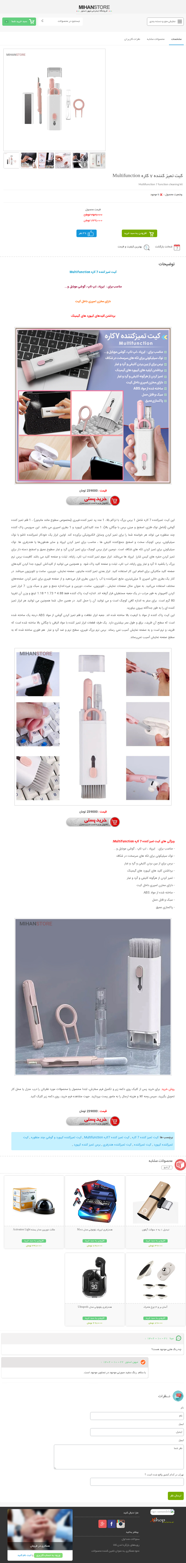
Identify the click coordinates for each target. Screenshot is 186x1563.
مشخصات (176, 39)
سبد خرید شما (19, 21)
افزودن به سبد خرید (135, 233)
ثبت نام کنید (24, 1555)
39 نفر (82, 233)
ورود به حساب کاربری (48, 1555)
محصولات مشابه (155, 39)
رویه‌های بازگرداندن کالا (126, 1545)
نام (182, 1407)
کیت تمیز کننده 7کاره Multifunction (106, 1137)
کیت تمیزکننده (142, 1144)
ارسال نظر (175, 1495)
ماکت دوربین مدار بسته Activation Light (34, 1230)
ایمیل (181, 1424)
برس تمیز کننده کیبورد (87, 1144)
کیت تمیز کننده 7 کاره (145, 1137)
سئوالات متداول (131, 1539)
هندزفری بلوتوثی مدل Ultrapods (95, 1307)
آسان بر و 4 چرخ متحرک (155, 1307)
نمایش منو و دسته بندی (162, 21)
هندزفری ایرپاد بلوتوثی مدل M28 (95, 1230)
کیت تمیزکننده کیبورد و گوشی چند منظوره (56, 1137)
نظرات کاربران (132, 39)
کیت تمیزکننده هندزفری (117, 1144)
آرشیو (167, 1167)
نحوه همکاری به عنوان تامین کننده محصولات (115, 1551)
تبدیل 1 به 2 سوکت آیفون (155, 1230)
